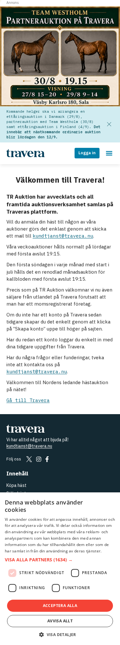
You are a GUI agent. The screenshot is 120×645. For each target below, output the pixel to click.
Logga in (87, 153)
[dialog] (60, 568)
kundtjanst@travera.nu (63, 236)
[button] (60, 560)
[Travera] (60, 428)
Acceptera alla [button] (60, 605)
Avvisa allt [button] (60, 621)
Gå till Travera (28, 400)
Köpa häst (16, 485)
